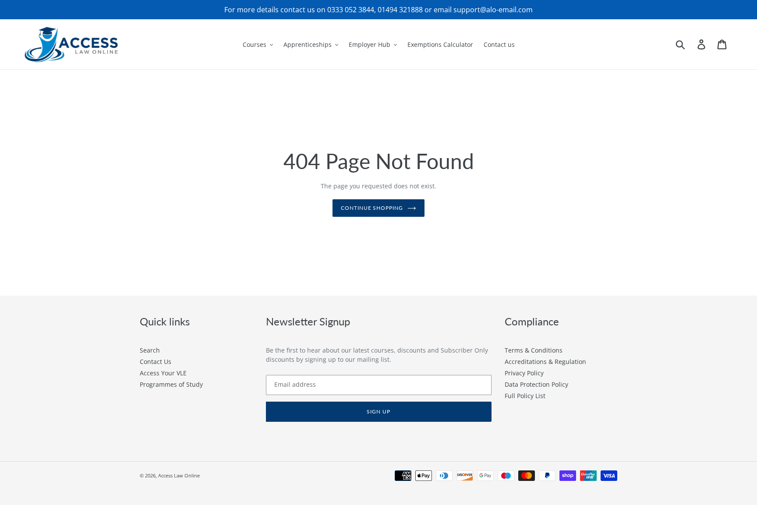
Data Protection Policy (536, 384)
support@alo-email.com (493, 9)
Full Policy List (525, 396)
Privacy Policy (524, 373)
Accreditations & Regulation (545, 361)
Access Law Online (179, 475)
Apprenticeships (307, 44)
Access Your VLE (163, 373)
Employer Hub (369, 44)
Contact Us (155, 361)
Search (150, 350)
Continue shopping (372, 208)
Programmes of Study (171, 384)
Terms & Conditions (533, 350)
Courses (254, 44)
